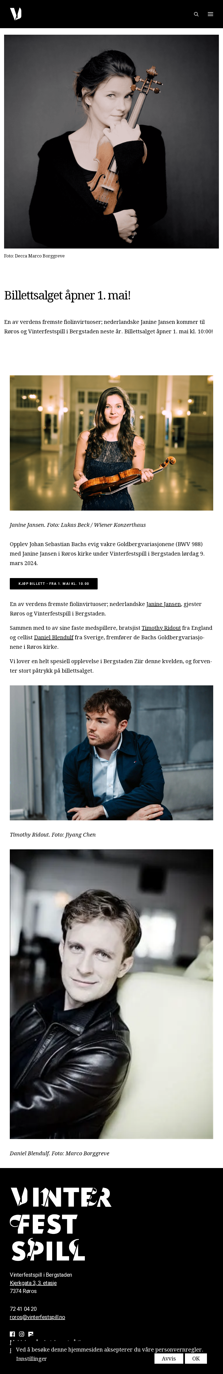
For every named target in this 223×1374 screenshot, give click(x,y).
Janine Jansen (163, 604)
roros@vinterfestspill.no (37, 1317)
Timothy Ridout (161, 628)
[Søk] (194, 14)
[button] (210, 14)
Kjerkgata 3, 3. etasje (33, 1283)
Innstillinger (31, 1359)
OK (196, 1358)
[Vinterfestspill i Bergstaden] (15, 14)
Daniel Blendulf (53, 637)
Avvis (169, 1358)
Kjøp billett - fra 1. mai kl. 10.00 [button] (53, 584)
